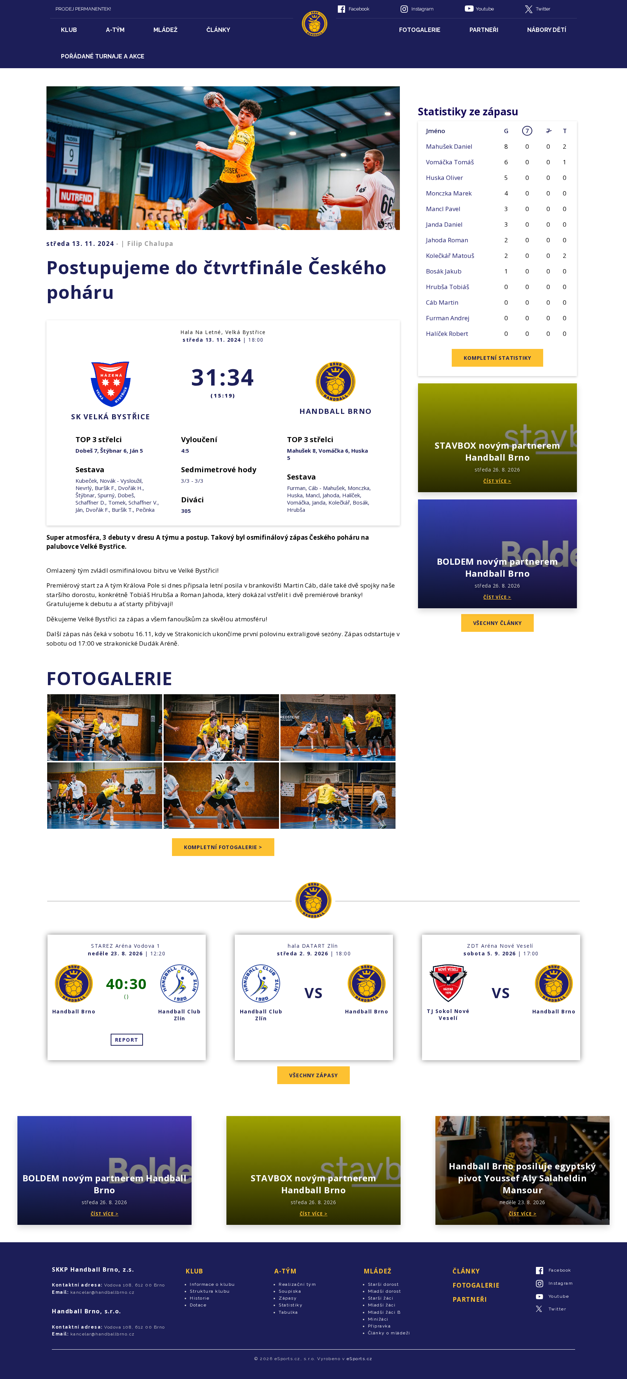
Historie (199, 1298)
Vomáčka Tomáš (450, 162)
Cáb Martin (442, 302)
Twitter (543, 9)
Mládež (165, 29)
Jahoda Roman (447, 240)
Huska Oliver (444, 177)
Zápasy (288, 1298)
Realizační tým (297, 1284)
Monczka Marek (449, 193)
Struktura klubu (210, 1291)
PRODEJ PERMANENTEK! (83, 9)
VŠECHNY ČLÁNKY (497, 622)
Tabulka (288, 1312)
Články (218, 29)
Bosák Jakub (444, 271)
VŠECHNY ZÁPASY (313, 1075)
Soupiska (290, 1291)
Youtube (485, 9)
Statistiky (291, 1305)
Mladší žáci (382, 1305)
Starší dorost (383, 1284)
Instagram (422, 9)
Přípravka (379, 1326)
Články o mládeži (389, 1332)
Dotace (198, 1305)
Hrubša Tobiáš (447, 287)
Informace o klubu (212, 1284)
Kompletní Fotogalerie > (223, 847)
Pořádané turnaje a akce (102, 56)
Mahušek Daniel (449, 146)
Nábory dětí (546, 29)
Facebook (359, 9)
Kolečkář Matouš (450, 255)
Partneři (484, 29)
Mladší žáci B (384, 1312)
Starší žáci (381, 1298)
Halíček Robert (447, 333)
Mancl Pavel (443, 209)
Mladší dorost (384, 1291)
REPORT (127, 1039)
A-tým (115, 29)
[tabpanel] (126, 997)
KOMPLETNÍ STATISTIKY (497, 357)
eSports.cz (360, 1358)
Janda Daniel (444, 224)
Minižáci (378, 1319)
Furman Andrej (448, 318)
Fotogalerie (419, 29)
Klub (69, 29)
